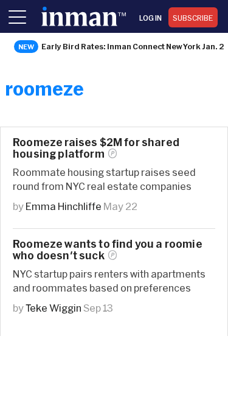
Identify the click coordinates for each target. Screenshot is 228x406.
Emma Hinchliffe (64, 206)
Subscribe (193, 17)
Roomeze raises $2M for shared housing (96, 147)
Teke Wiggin (53, 307)
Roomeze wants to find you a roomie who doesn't (107, 249)
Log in (150, 17)
